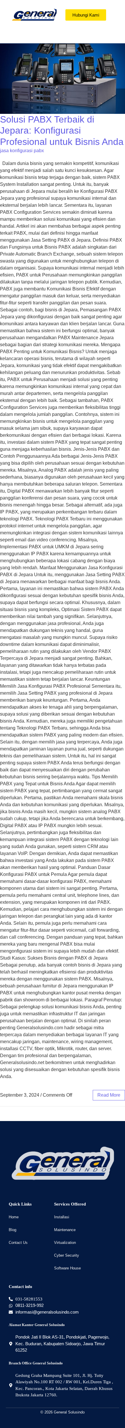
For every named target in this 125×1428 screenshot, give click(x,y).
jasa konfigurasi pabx (22, 150)
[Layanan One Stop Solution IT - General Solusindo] (34, 15)
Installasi (61, 1217)
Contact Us (18, 1242)
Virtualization (65, 1242)
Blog (12, 1230)
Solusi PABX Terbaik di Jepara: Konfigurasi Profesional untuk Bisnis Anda (62, 130)
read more (108, 1095)
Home (14, 1217)
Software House (67, 1268)
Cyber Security (66, 1255)
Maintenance (65, 1230)
